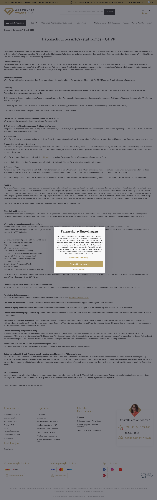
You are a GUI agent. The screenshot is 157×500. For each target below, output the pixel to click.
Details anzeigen (79, 269)
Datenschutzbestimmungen (79, 258)
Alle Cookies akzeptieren (79, 264)
